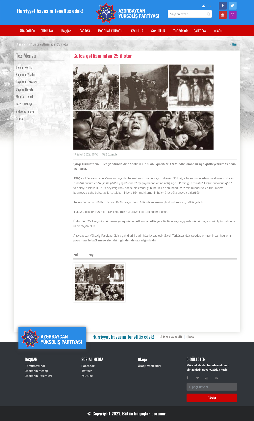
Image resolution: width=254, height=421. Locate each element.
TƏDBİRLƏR (180, 30)
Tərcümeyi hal (24, 67)
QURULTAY (46, 30)
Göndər (212, 398)
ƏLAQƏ (218, 30)
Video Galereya (25, 111)
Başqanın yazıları (26, 74)
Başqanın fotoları (26, 82)
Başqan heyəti (24, 89)
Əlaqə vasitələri (149, 365)
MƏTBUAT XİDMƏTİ (109, 30)
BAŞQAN (66, 30)
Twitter (86, 370)
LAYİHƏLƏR (136, 30)
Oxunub (112, 154)
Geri (234, 44)
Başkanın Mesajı (36, 370)
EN (209, 6)
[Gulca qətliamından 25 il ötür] (99, 282)
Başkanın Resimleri (38, 375)
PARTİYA (85, 30)
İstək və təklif (172, 336)
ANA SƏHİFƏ (27, 30)
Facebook (88, 365)
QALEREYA (199, 30)
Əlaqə (19, 118)
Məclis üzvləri (24, 96)
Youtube (87, 375)
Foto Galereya (24, 104)
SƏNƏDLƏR (158, 30)
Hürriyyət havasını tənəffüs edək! (50, 11)
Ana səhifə (23, 44)
